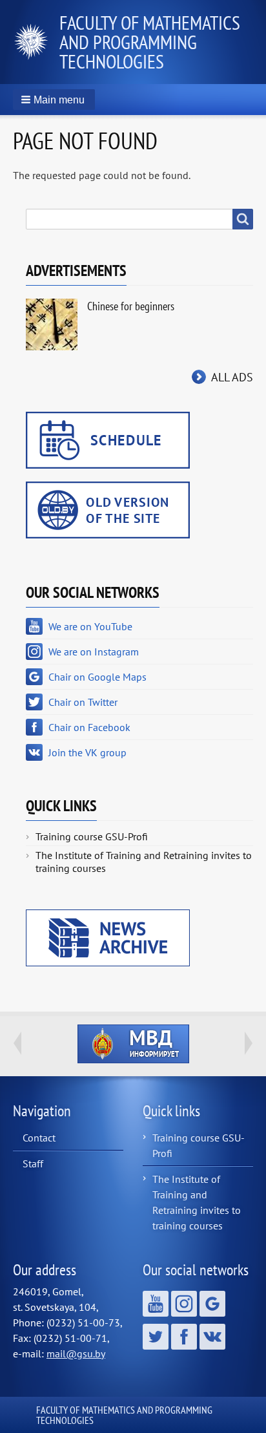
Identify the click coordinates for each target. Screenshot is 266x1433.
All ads (232, 377)
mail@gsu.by (75, 1353)
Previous (17, 1043)
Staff (33, 1163)
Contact (39, 1137)
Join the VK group (87, 752)
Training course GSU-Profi (92, 836)
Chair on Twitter (83, 701)
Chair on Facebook (89, 727)
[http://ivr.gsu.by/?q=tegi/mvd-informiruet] (133, 1043)
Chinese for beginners (130, 306)
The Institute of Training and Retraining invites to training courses (144, 862)
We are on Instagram (93, 651)
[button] (54, 99)
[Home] (36, 42)
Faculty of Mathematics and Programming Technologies (149, 42)
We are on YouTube (90, 626)
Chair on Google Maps (97, 676)
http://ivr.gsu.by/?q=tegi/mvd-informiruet (133, 1043)
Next (248, 1043)
